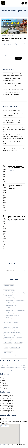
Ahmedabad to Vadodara (8, 315)
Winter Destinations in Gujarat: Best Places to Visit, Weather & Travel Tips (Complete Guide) (13, 141)
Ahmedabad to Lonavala (8, 302)
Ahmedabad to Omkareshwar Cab (10, 305)
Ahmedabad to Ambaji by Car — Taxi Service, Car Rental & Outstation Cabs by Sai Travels (16, 218)
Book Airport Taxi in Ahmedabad (9, 320)
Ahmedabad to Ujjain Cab (8, 312)
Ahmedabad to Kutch (20, 300)
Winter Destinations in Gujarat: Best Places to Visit (14, 147)
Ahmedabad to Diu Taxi (8, 295)
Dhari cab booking (7, 327)
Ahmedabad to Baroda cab (8, 287)
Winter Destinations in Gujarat (9, 354)
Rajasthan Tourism (18, 342)
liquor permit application (15, 332)
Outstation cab (19, 337)
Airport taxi (17, 315)
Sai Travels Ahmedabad (14, 345)
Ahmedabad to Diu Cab (19, 292)
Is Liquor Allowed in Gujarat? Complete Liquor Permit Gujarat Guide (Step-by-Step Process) (13, 113)
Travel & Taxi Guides (6, 20)
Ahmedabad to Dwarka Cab (9, 297)
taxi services (6, 349)
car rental (5, 325)
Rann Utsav (6, 345)
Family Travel (15, 327)
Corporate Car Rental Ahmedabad (16, 325)
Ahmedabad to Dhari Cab (8, 292)
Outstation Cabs (7, 340)
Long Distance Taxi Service (9, 337)
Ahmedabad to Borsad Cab (9, 290)
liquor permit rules (17, 335)
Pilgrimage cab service (8, 342)
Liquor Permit (6, 332)
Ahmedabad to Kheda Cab (8, 300)
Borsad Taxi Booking (7, 322)
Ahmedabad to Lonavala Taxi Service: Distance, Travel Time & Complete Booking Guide (14, 129)
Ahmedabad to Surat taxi (8, 310)
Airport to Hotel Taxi (7, 317)
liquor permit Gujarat (7, 335)
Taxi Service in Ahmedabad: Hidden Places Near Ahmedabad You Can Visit (16, 187)
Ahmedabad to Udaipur (19, 310)
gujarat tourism (16, 330)
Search (4, 56)
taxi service (6, 347)
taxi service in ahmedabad (15, 347)
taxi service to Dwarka (15, 349)
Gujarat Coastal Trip (7, 330)
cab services (16, 322)
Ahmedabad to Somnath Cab (9, 307)
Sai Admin (4, 35)
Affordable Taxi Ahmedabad (9, 285)
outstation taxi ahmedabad (17, 340)
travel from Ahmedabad (8, 352)
